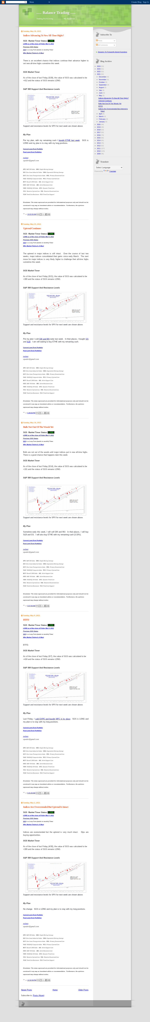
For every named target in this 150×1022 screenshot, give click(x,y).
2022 (99, 71)
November (103, 79)
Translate (112, 171)
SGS (24, 50)
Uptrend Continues (32, 228)
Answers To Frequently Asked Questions (112, 52)
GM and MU (44, 339)
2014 (99, 140)
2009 (99, 154)
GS (87, 339)
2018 (99, 130)
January (102, 122)
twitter (25, 158)
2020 (99, 124)
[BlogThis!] (40, 214)
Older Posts (83, 990)
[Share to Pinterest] (49, 214)
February (102, 119)
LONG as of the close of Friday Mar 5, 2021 (38, 44)
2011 (99, 148)
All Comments (103, 45)
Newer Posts (26, 990)
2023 (99, 69)
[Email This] (37, 214)
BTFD (26, 619)
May (100, 95)
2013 (99, 143)
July (100, 90)
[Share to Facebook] (46, 214)
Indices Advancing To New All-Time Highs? (43, 35)
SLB (28, 342)
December (103, 77)
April (100, 114)
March (101, 116)
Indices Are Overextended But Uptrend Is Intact (45, 807)
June (101, 93)
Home (55, 990)
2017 (99, 132)
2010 (99, 151)
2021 (99, 74)
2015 (99, 138)
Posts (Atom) (38, 995)
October (102, 82)
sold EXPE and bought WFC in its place (52, 719)
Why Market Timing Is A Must (33, 53)
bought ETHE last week (69, 140)
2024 (99, 66)
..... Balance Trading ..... (56, 13)
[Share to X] (43, 214)
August (101, 87)
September (103, 85)
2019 (99, 127)
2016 (99, 135)
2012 (99, 146)
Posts (100, 41)
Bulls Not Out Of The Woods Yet (38, 427)
